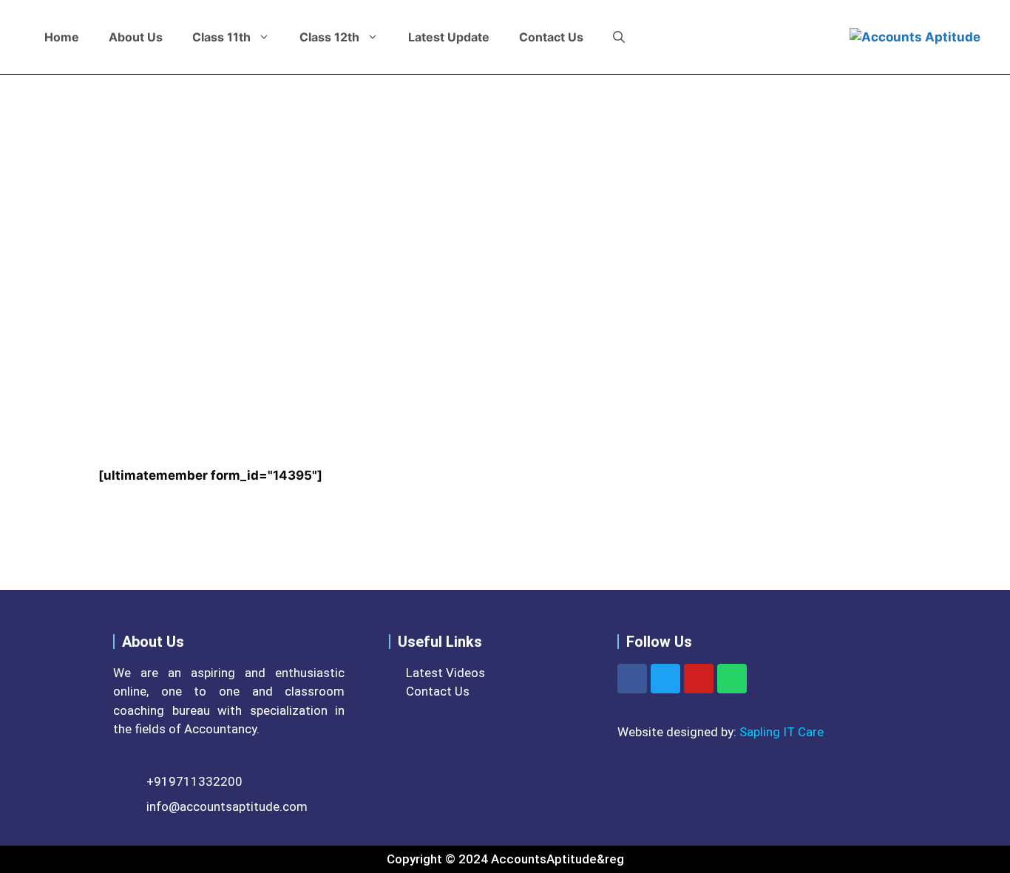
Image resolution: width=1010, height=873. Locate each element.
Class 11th (221, 37)
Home (61, 37)
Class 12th (329, 37)
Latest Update (448, 37)
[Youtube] (699, 678)
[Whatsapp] (732, 678)
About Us (136, 37)
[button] (619, 37)
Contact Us (551, 37)
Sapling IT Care (781, 731)
